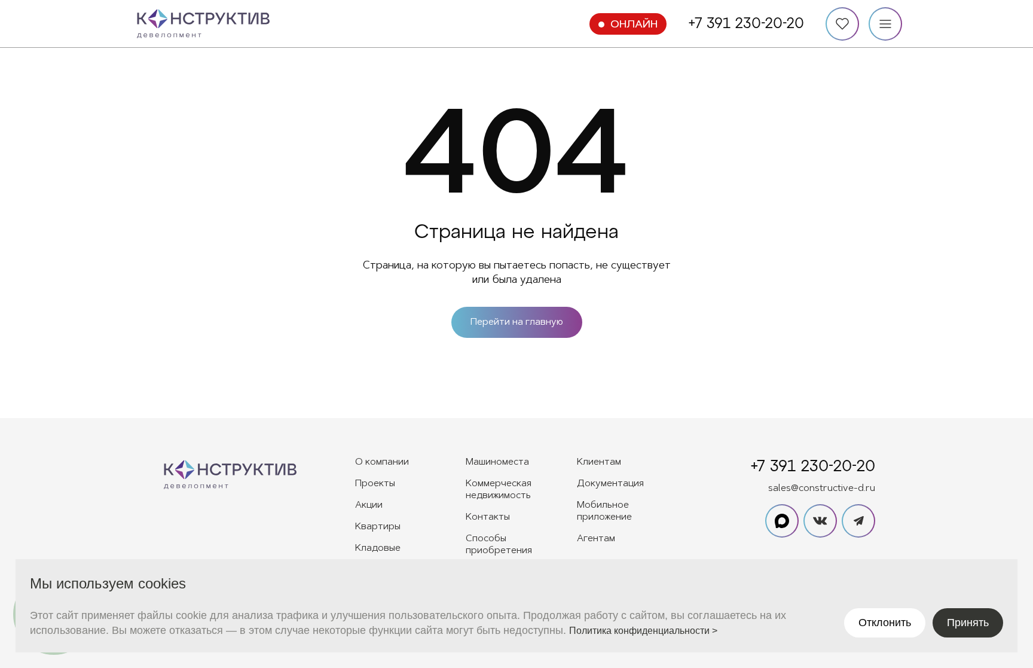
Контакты (488, 517)
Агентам (596, 539)
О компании (382, 462)
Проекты (375, 484)
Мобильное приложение (604, 511)
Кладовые (378, 548)
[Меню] (885, 24)
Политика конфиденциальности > (643, 631)
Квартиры (378, 527)
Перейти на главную (516, 322)
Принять (968, 623)
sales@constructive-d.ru (821, 488)
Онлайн (634, 25)
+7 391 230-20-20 (746, 24)
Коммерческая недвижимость (498, 490)
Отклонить (884, 623)
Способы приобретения (499, 545)
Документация (610, 484)
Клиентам (599, 462)
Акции (369, 505)
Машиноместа (497, 462)
